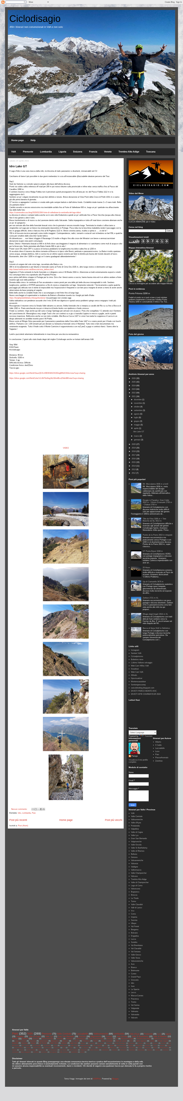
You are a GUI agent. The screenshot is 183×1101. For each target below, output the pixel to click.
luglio (136, 417)
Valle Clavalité (137, 904)
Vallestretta (105, 1050)
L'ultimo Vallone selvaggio (141, 663)
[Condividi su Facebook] (41, 809)
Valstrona (123, 1050)
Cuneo (133, 974)
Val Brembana (137, 945)
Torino (133, 901)
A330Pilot (97, 1079)
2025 (134, 382)
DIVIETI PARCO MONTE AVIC (144, 691)
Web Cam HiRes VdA (140, 666)
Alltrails (134, 675)
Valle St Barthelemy (139, 848)
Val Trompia (73, 1050)
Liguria (62, 151)
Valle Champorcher (139, 873)
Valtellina (132, 1050)
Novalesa (132, 1047)
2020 (134, 444)
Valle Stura (135, 958)
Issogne (140, 1043)
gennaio (137, 440)
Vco (132, 911)
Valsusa (134, 876)
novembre (138, 403)
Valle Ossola (136, 845)
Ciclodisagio (35, 18)
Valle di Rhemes (137, 851)
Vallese (64, 1043)
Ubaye (133, 923)
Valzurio (134, 1018)
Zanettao (159, 761)
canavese (15, 1052)
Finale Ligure (163, 1041)
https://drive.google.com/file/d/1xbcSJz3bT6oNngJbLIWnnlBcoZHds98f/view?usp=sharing (46, 378)
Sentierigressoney (138, 685)
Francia (93, 151)
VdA (13, 151)
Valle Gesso (136, 955)
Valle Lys (135, 835)
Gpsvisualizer (136, 678)
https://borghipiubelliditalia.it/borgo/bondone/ (27, 298)
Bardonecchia (121, 1045)
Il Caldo (158, 745)
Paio (34, 813)
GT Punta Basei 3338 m (153, 551)
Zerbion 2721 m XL (150, 598)
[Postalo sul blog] (35, 809)
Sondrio (134, 942)
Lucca (133, 939)
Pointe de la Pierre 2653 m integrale (157, 535)
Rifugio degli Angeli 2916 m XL (155, 614)
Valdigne (134, 867)
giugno (137, 421)
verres (82, 1052)
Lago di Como (136, 885)
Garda (28, 1047)
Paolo (140, 1047)
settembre (138, 410)
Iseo (133, 986)
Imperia (134, 917)
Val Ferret (135, 926)
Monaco (155, 1043)
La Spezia (135, 989)
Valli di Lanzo (136, 908)
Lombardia (46, 151)
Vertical (157, 1050)
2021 (134, 396)
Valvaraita (135, 1014)
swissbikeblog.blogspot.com (142, 688)
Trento (133, 1002)
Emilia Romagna (120, 1043)
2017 (134, 455)
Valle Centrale (136, 816)
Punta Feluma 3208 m (139, 293)
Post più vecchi (113, 820)
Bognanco (135, 892)
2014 (134, 466)
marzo (137, 436)
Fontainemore (19, 1047)
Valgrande (135, 1008)
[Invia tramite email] (32, 809)
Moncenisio (122, 1047)
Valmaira (134, 1011)
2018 (134, 451)
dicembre (138, 399)
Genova (134, 857)
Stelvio (14, 1050)
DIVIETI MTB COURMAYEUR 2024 (146, 694)
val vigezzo (53, 1052)
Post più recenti (18, 820)
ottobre (137, 407)
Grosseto (135, 980)
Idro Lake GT (18, 166)
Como (133, 914)
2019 (134, 448)
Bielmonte (135, 970)
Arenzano (91, 1043)
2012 (134, 473)
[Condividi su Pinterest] (43, 809)
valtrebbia (74, 1052)
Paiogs (135, 756)
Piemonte (28, 151)
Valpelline (135, 829)
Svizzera (77, 151)
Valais (55, 1045)
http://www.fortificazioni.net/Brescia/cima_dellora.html (31, 269)
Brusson (147, 1045)
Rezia (155, 1047)
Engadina (135, 936)
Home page (17, 140)
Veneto (108, 151)
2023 (134, 389)
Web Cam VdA (137, 672)
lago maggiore (26, 1052)
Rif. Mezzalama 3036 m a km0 (155, 484)
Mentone (113, 1047)
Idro (19, 813)
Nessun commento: (19, 809)
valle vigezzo (141, 1041)
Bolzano (134, 933)
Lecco (133, 992)
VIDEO (66, 448)
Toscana (150, 151)
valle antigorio (97, 1045)
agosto (137, 414)
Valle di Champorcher (140, 882)
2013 (134, 469)
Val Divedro (42, 1050)
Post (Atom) (23, 826)
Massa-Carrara (137, 996)
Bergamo (134, 929)
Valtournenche (137, 819)
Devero (162, 1045)
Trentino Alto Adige (129, 151)
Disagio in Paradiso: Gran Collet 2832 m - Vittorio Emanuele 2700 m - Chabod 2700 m (157, 502)
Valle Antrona (94, 1050)
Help (33, 140)
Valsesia (134, 863)
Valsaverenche (137, 860)
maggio (137, 425)
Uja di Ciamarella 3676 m (153, 582)
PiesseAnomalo (161, 757)
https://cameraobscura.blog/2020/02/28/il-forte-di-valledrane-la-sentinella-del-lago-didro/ (45, 212)
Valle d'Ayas (136, 823)
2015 (134, 462)
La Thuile (135, 898)
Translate (148, 736)
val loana (44, 1052)
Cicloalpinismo (137, 656)
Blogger (115, 1079)
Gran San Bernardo (139, 838)
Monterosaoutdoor (138, 681)
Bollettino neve (137, 659)
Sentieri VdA (136, 653)
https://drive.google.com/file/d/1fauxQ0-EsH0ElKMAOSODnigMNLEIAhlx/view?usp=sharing (47, 373)
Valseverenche (137, 961)
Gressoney (47, 1047)
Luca (157, 751)
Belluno (134, 854)
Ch (117, 1039)
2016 (134, 459)
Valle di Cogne (137, 832)
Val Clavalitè (136, 948)
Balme (112, 1045)
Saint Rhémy (164, 1047)
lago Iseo (73, 1043)
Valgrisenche (136, 841)
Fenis (169, 1045)
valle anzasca (64, 1052)
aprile (136, 428)
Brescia (134, 895)
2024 (134, 386)
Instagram (135, 650)
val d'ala (36, 1052)
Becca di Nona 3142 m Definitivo (156, 628)
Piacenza (135, 999)
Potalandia (135, 826)
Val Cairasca (26, 1045)
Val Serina (135, 1005)
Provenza (86, 1041)
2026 (134, 378)
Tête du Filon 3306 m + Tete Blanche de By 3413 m (154, 520)
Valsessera (135, 889)
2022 (134, 393)
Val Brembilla (31, 1050)
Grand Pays (136, 977)
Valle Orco (54, 1043)
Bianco (134, 967)
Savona (134, 920)
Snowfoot (135, 669)
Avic (133, 964)
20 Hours (146, 567)
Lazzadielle (160, 748)
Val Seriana (135, 952)
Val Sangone (52, 1050)
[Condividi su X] (38, 809)
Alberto (158, 742)
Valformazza (136, 870)
